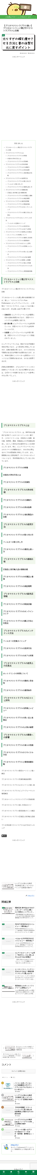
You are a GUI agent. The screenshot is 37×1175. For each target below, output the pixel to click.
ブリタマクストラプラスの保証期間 (18, 198)
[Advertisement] (18, 77)
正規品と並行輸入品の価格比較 (17, 192)
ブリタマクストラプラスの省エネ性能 (19, 263)
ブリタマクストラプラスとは (15, 153)
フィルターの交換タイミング (16, 223)
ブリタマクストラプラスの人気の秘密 (19, 257)
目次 (15, 143)
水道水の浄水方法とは (14, 158)
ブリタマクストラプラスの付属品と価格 (19, 195)
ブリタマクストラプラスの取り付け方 (19, 181)
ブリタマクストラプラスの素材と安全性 (19, 237)
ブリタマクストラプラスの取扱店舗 (18, 204)
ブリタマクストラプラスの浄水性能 (17, 164)
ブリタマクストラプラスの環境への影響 (18, 260)
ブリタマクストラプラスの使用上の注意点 (19, 232)
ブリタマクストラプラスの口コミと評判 (18, 243)
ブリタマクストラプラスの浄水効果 (18, 170)
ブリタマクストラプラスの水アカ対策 (19, 229)
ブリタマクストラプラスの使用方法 (17, 178)
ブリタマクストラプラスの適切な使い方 (19, 187)
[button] (33, 608)
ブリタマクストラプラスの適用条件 (18, 240)
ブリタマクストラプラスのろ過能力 (18, 167)
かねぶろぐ (15, 1145)
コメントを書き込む (18, 1071)
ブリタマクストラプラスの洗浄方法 (18, 226)
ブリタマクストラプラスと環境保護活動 (19, 271)
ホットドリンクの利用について (17, 235)
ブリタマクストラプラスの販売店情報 (17, 201)
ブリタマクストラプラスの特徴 (17, 155)
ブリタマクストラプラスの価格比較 (17, 190)
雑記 (5, 835)
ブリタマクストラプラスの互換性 (17, 161)
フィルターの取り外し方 (15, 184)
